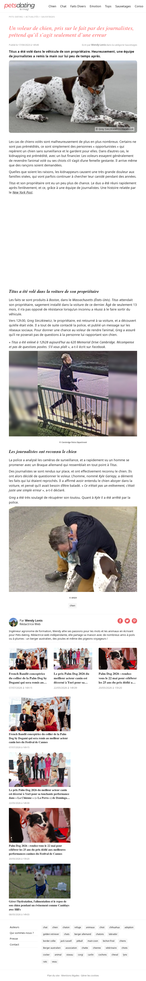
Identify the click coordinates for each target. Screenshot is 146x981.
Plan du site (53, 975)
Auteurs (14, 927)
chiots (124, 947)
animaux (90, 927)
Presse (14, 938)
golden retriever (51, 934)
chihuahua (114, 927)
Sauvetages (123, 6)
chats (66, 934)
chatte (85, 947)
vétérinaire (111, 947)
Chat (63, 6)
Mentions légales (70, 975)
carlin (90, 954)
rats (45, 961)
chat (45, 927)
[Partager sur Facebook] (120, 622)
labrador (113, 934)
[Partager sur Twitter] (127, 622)
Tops (108, 6)
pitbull (80, 940)
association (71, 947)
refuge (77, 927)
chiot (102, 927)
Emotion (95, 6)
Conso (139, 6)
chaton (66, 927)
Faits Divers (78, 6)
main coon (93, 940)
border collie (49, 940)
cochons (102, 954)
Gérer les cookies (90, 975)
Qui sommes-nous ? (22, 933)
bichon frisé (108, 940)
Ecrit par (94, 44)
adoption (129, 927)
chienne (97, 947)
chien (72, 605)
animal (58, 954)
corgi (80, 954)
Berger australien (52, 947)
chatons (100, 934)
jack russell (66, 940)
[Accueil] (19, 6)
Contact (14, 944)
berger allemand (82, 934)
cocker (46, 954)
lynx (125, 954)
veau (54, 961)
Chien (52, 6)
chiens (122, 940)
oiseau (69, 954)
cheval (115, 954)
